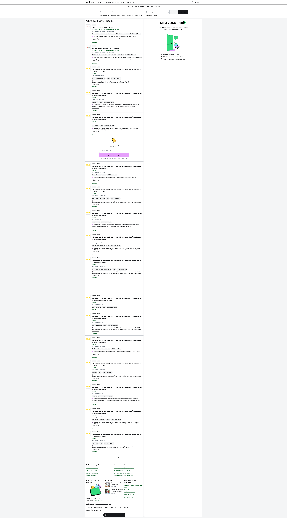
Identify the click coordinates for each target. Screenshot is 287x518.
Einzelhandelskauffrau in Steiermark (124, 468)
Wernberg (105, 34)
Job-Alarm (150, 6)
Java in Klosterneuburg (130, 492)
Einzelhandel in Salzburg (92, 468)
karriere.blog (109, 480)
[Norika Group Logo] (93, 510)
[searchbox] (114, 151)
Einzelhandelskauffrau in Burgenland (124, 475)
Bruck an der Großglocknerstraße (101, 269)
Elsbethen (95, 245)
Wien (109, 34)
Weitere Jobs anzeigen (114, 458)
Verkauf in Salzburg (91, 470)
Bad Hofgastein (96, 175)
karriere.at (127, 482)
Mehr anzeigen (95, 39)
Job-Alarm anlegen (115, 155)
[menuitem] (105, 16)
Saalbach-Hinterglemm (98, 349)
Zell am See (95, 125)
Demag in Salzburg (129, 494)
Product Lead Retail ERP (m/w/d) (103, 27)
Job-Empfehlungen (140, 6)
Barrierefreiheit (98, 507)
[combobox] (122, 12)
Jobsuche (130, 6)
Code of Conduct (109, 507)
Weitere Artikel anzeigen (111, 496)
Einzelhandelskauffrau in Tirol (122, 470)
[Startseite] (91, 2)
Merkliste (157, 6)
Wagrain (94, 372)
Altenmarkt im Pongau (98, 198)
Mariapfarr (95, 102)
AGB (110, 504)
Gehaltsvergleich (99, 500)
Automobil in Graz (128, 497)
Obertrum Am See (97, 325)
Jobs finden (183, 12)
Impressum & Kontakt (102, 504)
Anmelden (196, 2)
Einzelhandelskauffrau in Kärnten (123, 473)
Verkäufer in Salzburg (92, 473)
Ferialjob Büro (127, 489)
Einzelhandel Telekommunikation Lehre (133, 486)
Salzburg (111, 21)
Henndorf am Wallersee (98, 419)
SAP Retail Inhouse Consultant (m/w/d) (105, 48)
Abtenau (94, 396)
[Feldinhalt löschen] (143, 12)
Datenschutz (89, 507)
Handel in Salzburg (91, 475)
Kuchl (93, 222)
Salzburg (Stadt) (97, 34)
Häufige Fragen (90, 504)
